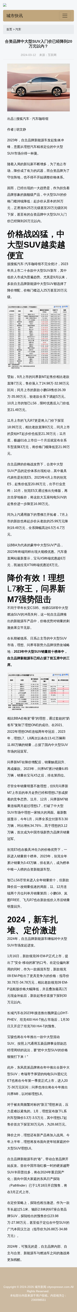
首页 (9, 29)
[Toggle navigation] (65, 16)
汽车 (18, 29)
